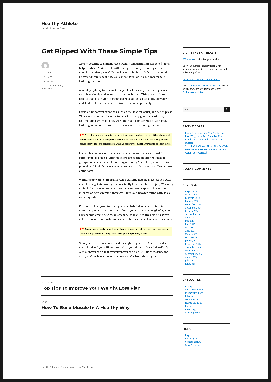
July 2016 (189, 260)
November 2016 (193, 247)
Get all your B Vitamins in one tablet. (201, 79)
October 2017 (191, 211)
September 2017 (193, 214)
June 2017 (190, 224)
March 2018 (191, 194)
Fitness (189, 296)
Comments (193, 342)
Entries (191, 338)
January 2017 (191, 240)
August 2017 (191, 217)
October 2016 (191, 250)
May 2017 (189, 227)
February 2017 (192, 237)
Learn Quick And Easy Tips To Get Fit (204, 133)
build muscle (47, 85)
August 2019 (191, 191)
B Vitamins (188, 59)
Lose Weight (191, 309)
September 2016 (193, 254)
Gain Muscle (47, 81)
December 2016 (193, 244)
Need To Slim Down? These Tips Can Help (206, 146)
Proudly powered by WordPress (76, 367)
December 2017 (193, 204)
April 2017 (190, 231)
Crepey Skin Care (194, 293)
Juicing (188, 306)
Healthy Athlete (59, 23)
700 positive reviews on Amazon (204, 85)
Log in (188, 335)
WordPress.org (192, 345)
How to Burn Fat (193, 303)
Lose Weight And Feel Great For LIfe (203, 136)
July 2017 (189, 221)
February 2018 (192, 198)
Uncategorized (192, 312)
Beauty (188, 286)
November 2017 (193, 208)
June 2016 (190, 264)
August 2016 (191, 257)
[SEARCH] (227, 109)
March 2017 (191, 234)
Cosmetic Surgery (194, 289)
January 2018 (191, 201)
